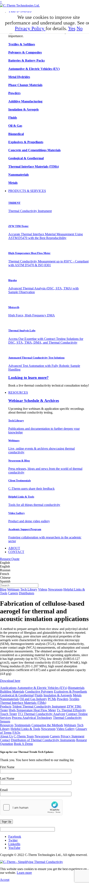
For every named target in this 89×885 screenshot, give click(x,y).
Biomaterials (76, 688)
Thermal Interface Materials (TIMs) (23, 702)
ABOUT (14, 548)
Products (5, 706)
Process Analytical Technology (32, 717)
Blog (3, 589)
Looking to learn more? (28, 377)
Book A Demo (23, 744)
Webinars (13, 589)
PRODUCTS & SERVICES (27, 191)
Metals (77, 695)
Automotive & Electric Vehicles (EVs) (42, 688)
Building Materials (12, 691)
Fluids (39, 695)
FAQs (16, 732)
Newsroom (55, 589)
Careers (13, 593)
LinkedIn (14, 844)
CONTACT (16, 552)
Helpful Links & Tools (25, 729)
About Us (6, 736)
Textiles (74, 699)
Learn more (24, 872)
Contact (5, 740)
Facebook (14, 836)
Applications (8, 688)
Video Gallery (65, 729)
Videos (42, 589)
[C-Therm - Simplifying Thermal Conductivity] (20, 5)
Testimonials (22, 725)
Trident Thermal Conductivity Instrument (39, 706)
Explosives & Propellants (70, 691)
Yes (71, 28)
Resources (6, 725)
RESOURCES (18, 392)
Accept (4, 879)
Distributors (26, 593)
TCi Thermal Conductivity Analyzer (41, 714)
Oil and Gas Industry (33, 699)
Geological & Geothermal (17, 695)
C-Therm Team (24, 736)
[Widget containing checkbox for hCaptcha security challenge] (31, 807)
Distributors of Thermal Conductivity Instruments (43, 740)
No (80, 28)
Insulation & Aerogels (57, 695)
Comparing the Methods (47, 725)
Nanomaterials (9, 699)
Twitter (13, 840)
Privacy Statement (72, 736)
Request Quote (9, 559)
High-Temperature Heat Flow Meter (32, 710)
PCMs (52, 699)
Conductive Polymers (39, 691)
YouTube (14, 848)
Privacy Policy (30, 28)
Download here (10, 680)
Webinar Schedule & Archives (33, 400)
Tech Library (28, 589)
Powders (62, 699)
